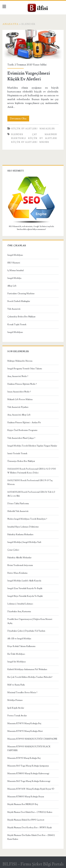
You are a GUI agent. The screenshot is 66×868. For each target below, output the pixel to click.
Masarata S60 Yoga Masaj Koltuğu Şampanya (28, 766)
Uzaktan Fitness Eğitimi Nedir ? (22, 384)
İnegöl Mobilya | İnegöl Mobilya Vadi (24, 542)
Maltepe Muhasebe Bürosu (19, 361)
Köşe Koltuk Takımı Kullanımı (21, 646)
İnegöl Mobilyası (15, 255)
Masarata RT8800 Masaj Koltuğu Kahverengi (28, 773)
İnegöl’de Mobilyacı (16, 661)
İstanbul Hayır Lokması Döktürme (23, 527)
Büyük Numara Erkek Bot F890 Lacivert (25, 820)
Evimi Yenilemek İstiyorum (20, 565)
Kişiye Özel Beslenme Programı (22, 430)
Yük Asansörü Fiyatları (17, 407)
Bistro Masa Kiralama (17, 573)
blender (17, 134)
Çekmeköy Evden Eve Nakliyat (21, 316)
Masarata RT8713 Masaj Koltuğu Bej (24, 758)
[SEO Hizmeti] (31, 222)
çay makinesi (44, 134)
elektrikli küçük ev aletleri (34, 138)
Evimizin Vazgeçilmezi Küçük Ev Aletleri (32, 44)
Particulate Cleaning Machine (21, 293)
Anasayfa (10, 24)
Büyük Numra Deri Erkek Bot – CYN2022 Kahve (29, 812)
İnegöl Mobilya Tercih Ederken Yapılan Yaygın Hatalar (32, 446)
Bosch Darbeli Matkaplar (18, 301)
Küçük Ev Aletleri (24, 128)
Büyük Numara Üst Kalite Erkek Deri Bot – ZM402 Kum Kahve (31, 837)
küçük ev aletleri (24, 142)
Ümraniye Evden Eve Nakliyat (21, 461)
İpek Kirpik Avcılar (15, 708)
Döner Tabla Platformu (18, 503)
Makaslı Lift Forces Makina (20, 399)
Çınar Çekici (13, 550)
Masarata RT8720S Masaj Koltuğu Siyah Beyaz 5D (30, 789)
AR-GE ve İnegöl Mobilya (19, 638)
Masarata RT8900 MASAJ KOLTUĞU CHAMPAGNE (32, 739)
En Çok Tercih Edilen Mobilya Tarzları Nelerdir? (29, 677)
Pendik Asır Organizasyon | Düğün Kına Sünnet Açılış (29, 621)
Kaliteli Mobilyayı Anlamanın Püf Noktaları (27, 669)
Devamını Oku (19, 119)
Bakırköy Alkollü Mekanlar (19, 557)
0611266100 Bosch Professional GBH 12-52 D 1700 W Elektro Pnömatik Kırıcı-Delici (31, 471)
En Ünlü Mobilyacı (16, 654)
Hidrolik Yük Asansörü (18, 511)
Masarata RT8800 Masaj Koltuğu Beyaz (25, 796)
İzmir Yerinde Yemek (17, 453)
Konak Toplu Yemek (16, 324)
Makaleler (47, 128)
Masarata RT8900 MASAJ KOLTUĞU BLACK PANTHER (28, 748)
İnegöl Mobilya (14, 278)
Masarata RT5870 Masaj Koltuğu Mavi (25, 731)
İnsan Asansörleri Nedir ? (19, 391)
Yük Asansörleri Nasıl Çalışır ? (21, 438)
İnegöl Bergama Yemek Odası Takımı (24, 368)
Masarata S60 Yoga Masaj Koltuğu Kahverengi (28, 781)
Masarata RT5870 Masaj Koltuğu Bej (24, 723)
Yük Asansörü (14, 309)
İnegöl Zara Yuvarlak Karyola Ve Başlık (24, 588)
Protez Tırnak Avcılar (17, 715)
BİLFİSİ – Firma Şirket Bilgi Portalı (33, 864)
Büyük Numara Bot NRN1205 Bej (22, 804)
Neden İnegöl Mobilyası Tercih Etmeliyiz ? (27, 519)
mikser (44, 142)
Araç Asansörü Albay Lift (18, 415)
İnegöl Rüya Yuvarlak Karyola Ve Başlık (25, 596)
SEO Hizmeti (13, 262)
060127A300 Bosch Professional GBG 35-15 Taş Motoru (30, 482)
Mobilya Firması (15, 700)
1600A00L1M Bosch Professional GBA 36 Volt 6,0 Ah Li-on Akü (31, 494)
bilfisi (43, 64)
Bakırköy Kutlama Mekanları (20, 534)
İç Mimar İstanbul (15, 270)
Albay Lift (11, 286)
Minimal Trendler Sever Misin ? (22, 692)
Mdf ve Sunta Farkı (16, 685)
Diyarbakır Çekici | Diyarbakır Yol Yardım (26, 631)
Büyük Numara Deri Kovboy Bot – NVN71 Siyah (29, 827)
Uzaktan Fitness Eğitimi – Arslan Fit (24, 422)
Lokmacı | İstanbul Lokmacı (20, 604)
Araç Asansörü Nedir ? (17, 376)
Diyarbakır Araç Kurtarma (19, 611)
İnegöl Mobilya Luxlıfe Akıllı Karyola (24, 580)
